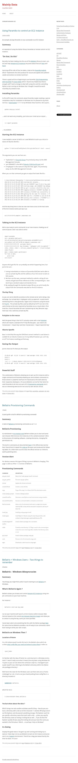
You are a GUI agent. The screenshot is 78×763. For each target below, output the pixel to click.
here (43, 63)
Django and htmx (61, 35)
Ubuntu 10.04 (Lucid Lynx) (32, 164)
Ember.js (59, 69)
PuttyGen (44, 320)
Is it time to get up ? (62, 37)
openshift (59, 78)
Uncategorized (61, 90)
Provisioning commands (35, 384)
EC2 (17, 391)
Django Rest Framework (63, 62)
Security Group (21, 160)
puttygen (41, 391)
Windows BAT (60, 94)
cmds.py (24, 447)
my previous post (18, 433)
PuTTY (7, 304)
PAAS (58, 81)
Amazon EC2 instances (18, 63)
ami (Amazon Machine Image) (30, 616)
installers (59, 71)
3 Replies (4, 567)
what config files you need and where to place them (23, 644)
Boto (46, 623)
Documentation (61, 65)
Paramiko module (40, 70)
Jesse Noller (18, 82)
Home (4, 13)
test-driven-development (64, 85)
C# (57, 56)
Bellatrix (33, 61)
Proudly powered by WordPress (10, 759)
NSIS (58, 76)
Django (59, 60)
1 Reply (4, 410)
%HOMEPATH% (8, 683)
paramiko (35, 391)
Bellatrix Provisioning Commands (18, 405)
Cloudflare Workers (62, 58)
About (11, 13)
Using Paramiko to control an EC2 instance (23, 30)
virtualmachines (61, 92)
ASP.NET (59, 53)
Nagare (12, 736)
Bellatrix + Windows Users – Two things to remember (22, 561)
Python (21, 391)
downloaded (13, 103)
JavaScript (59, 74)
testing (58, 87)
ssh (45, 391)
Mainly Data (9, 4)
